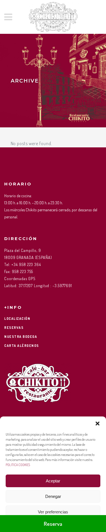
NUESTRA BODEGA (20, 336)
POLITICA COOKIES (18, 465)
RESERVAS (13, 327)
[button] (97, 423)
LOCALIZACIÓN (17, 318)
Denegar (53, 496)
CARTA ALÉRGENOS (21, 345)
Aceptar (53, 480)
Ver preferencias (53, 511)
